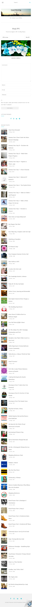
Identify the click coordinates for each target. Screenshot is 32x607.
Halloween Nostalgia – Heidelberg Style (19, 546)
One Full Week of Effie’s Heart (17, 322)
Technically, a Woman (15, 477)
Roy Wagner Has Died (14, 224)
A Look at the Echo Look (15, 269)
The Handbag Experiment (15, 307)
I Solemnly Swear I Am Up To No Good (19, 531)
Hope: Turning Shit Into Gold (16, 539)
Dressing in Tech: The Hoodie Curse (18, 401)
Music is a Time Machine (15, 562)
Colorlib (15, 602)
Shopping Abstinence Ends (16, 455)
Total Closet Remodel (14, 130)
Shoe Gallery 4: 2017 (14, 261)
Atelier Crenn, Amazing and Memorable (19, 291)
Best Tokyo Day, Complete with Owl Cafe (20, 231)
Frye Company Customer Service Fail (18, 254)
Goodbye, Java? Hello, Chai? (16, 569)
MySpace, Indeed (13, 462)
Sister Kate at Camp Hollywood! (17, 216)
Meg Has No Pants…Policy (16, 408)
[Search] (30, 2)
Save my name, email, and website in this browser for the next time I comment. (15, 103)
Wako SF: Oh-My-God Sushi (16, 284)
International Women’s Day (16, 432)
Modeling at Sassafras (14, 239)
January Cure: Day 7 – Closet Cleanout (19, 169)
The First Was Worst (14, 470)
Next (27, 37)
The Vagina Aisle (13, 577)
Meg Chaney (22, 31)
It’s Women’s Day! (13, 246)
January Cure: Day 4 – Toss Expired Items (20, 185)
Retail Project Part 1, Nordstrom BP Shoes (20, 524)
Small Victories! (13, 361)
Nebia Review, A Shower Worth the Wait (19, 354)
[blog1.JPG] (16, 48)
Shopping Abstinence (14, 493)
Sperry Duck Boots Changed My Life (18, 439)
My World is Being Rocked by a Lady (18, 584)
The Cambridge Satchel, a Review (17, 276)
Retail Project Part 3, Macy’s (16, 508)
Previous (5, 37)
